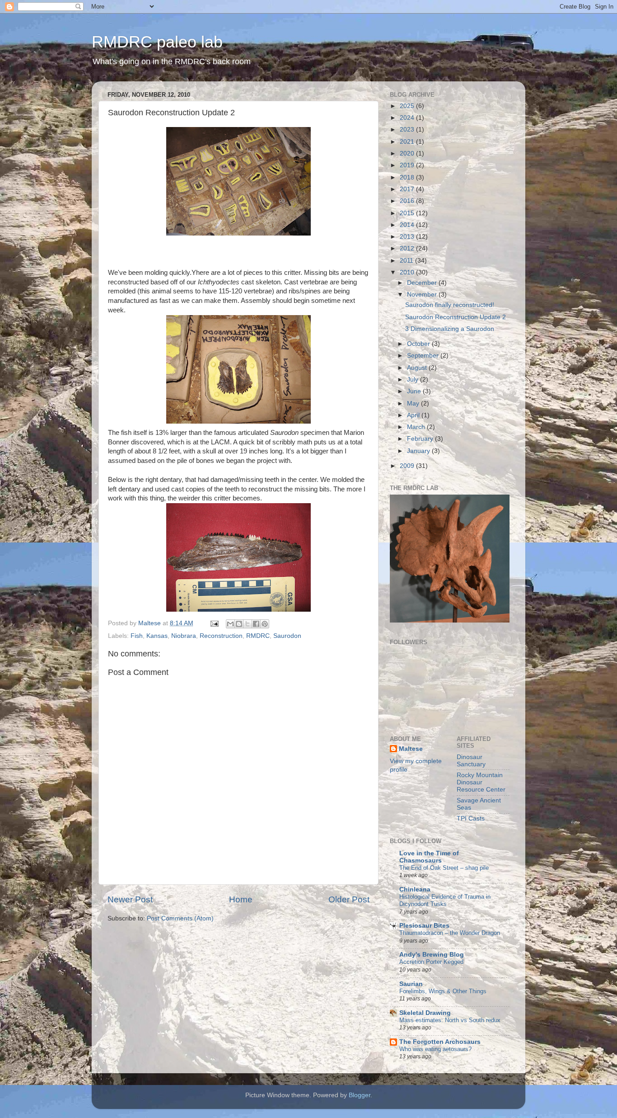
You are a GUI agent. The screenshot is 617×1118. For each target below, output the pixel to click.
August (418, 367)
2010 (408, 272)
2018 (408, 177)
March (417, 427)
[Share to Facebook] (256, 623)
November (423, 294)
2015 (408, 213)
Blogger (359, 1095)
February (421, 438)
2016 (408, 201)
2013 (408, 236)
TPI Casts (471, 818)
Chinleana (414, 889)
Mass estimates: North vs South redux (449, 1020)
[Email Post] (213, 623)
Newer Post (130, 899)
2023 (408, 129)
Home (240, 899)
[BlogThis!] (238, 623)
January (419, 451)
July (413, 379)
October (419, 343)
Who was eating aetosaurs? (435, 1049)
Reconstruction (221, 635)
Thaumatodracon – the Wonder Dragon (449, 932)
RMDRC (258, 635)
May (414, 403)
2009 (408, 465)
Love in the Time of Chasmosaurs (429, 857)
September (423, 355)
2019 (408, 165)
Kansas (157, 635)
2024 (408, 117)
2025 (408, 106)
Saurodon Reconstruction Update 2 (455, 317)
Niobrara (183, 635)
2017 (408, 189)
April (414, 415)
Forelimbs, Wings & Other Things (442, 991)
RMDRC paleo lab (157, 42)
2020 (408, 153)
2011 (407, 260)
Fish (137, 635)
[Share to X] (247, 623)
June (415, 391)
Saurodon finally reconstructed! (449, 305)
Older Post (348, 899)
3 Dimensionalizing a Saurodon (449, 328)
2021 (408, 141)
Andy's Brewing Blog (431, 954)
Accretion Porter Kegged (431, 961)
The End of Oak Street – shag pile (444, 867)
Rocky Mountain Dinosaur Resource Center (481, 782)
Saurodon (287, 635)
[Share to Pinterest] (264, 623)
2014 (408, 225)
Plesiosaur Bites (424, 925)
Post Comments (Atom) (180, 918)
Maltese (411, 748)
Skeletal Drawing (425, 1013)
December (423, 282)
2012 (408, 248)
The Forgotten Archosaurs (440, 1041)
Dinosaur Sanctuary (471, 761)
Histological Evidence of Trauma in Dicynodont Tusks (445, 900)
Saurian (411, 984)
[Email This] (230, 623)
